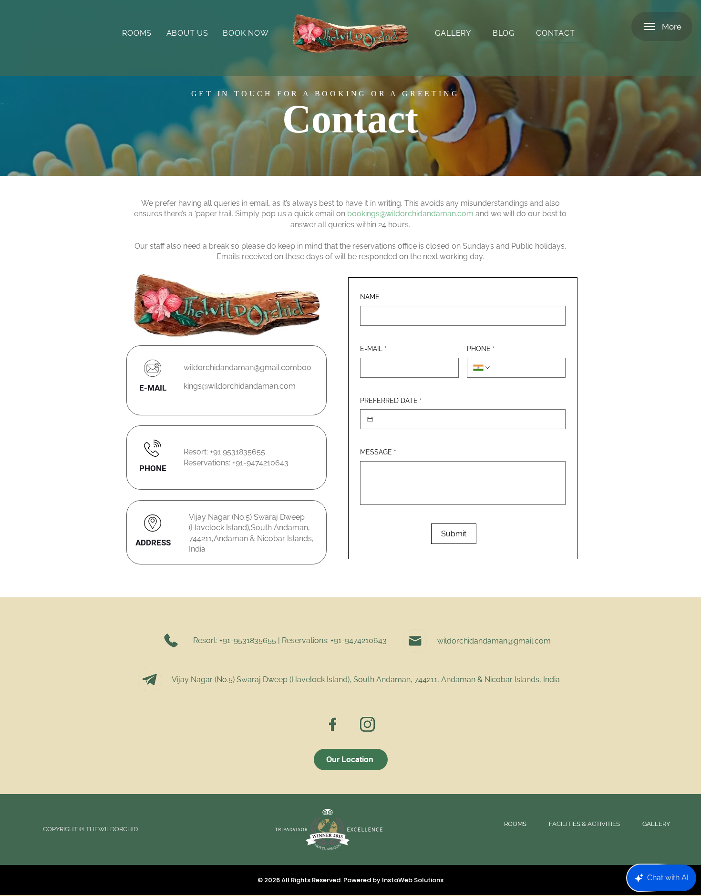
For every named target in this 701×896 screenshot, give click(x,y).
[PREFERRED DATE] (370, 419)
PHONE (481, 348)
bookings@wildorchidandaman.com (410, 213)
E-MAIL (373, 348)
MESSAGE (378, 452)
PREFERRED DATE (391, 400)
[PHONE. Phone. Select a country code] (482, 368)
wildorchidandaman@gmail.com (240, 367)
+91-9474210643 (260, 462)
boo (304, 367)
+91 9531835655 (237, 451)
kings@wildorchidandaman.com (240, 386)
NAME (370, 297)
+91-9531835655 (247, 640)
